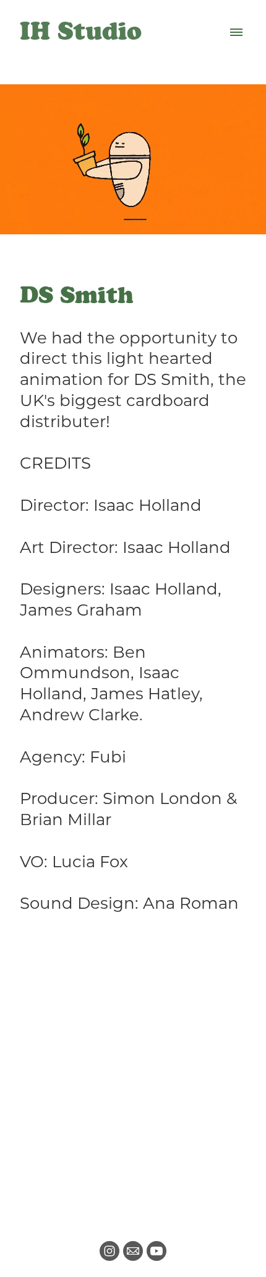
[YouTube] (156, 1251)
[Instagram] (109, 1251)
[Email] (133, 1251)
